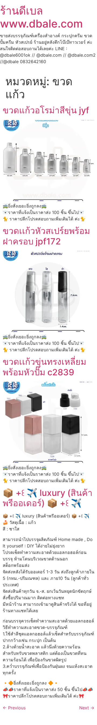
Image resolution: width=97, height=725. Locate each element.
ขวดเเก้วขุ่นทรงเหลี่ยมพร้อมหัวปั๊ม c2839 (44, 366)
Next (86, 707)
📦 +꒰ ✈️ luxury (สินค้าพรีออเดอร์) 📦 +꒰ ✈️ (47, 498)
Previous (14, 707)
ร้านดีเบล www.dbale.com (41, 17)
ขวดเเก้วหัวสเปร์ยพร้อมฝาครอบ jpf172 (46, 236)
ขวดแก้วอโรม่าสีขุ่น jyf (46, 110)
